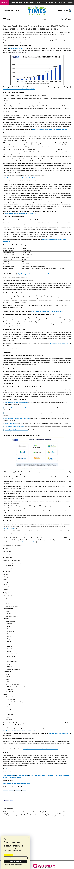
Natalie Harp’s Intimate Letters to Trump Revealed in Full (21, 2)
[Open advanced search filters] (62, 19)
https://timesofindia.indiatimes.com (30, 535)
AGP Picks (4, 2)
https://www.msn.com (10, 528)
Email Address (8, 855)
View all (70, 2)
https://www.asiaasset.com (28, 542)
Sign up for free (15, 861)
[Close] (28, 837)
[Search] (58, 19)
